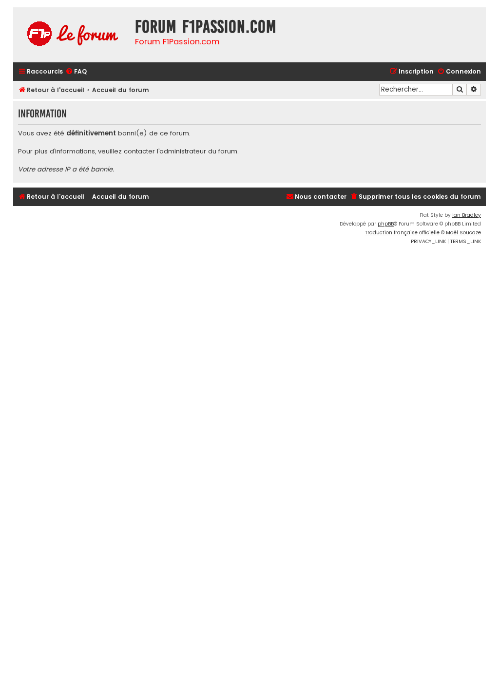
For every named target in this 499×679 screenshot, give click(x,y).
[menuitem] (76, 71)
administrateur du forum (198, 151)
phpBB (386, 223)
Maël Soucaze (463, 232)
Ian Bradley (466, 215)
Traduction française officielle (402, 232)
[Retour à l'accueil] (72, 35)
